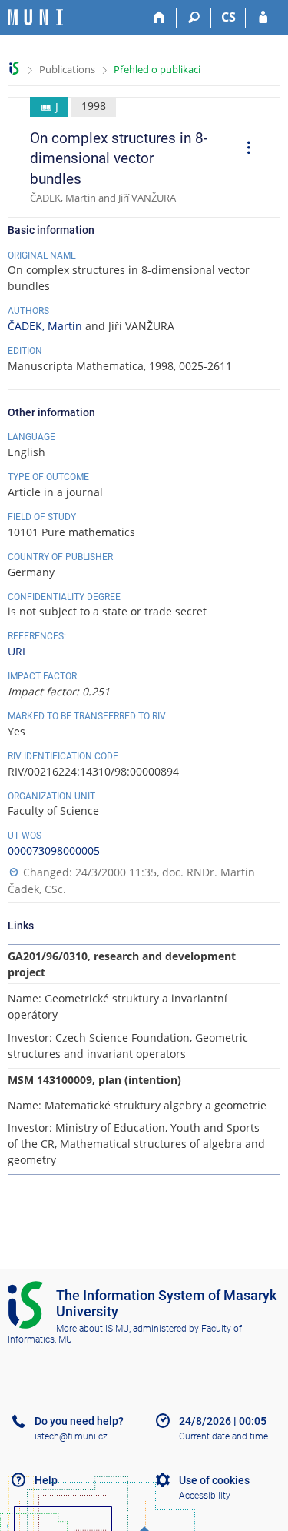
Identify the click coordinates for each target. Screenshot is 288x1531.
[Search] (194, 18)
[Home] (159, 18)
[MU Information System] (14, 68)
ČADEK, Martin (45, 326)
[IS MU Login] (263, 18)
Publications (67, 69)
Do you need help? (79, 1421)
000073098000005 (54, 850)
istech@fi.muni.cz (71, 1436)
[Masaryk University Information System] (35, 17)
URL (18, 651)
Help (46, 1480)
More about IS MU (92, 1328)
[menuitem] (243, 149)
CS (228, 16)
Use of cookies (214, 1480)
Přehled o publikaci (157, 69)
